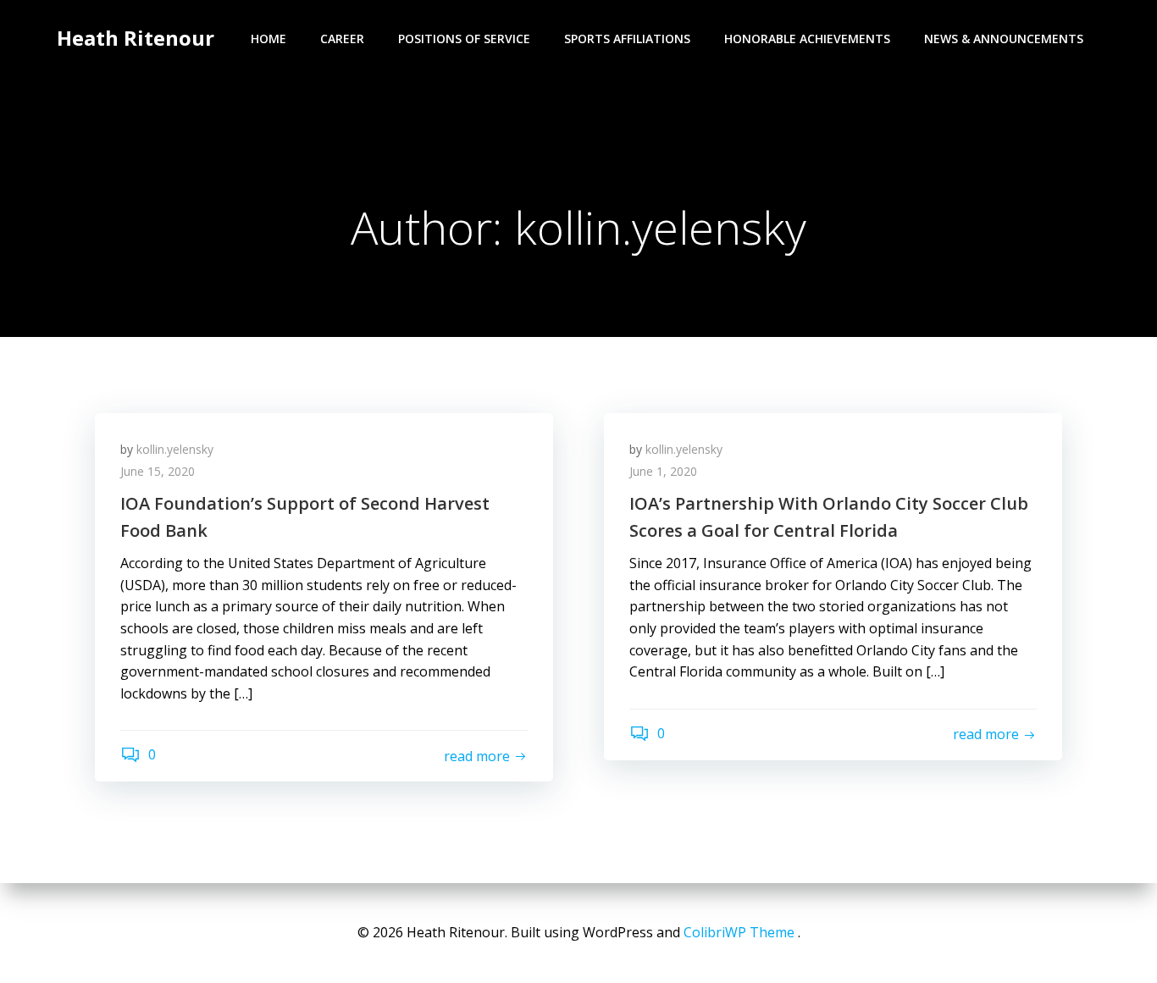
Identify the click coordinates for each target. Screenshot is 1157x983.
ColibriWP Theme (739, 932)
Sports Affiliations (627, 38)
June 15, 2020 (157, 471)
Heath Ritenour (135, 38)
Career (342, 38)
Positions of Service (464, 38)
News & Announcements (1003, 38)
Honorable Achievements (807, 38)
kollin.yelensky (174, 449)
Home (268, 38)
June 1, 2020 (663, 471)
